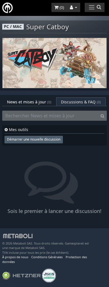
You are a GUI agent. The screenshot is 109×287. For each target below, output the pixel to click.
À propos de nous (15, 257)
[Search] (102, 116)
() (61, 7)
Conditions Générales (47, 257)
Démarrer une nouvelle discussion (33, 139)
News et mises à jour (29, 102)
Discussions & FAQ (81, 102)
